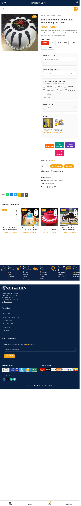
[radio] (45, 43)
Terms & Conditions (9, 324)
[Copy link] (22, 195)
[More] (26, 195)
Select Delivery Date (50, 69)
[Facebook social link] (47, 187)
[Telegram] (15, 194)
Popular (45, 116)
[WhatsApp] (7, 194)
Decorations (50, 146)
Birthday (47, 183)
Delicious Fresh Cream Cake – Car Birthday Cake (49, 229)
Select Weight (46, 39)
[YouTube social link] (55, 187)
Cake (60, 15)
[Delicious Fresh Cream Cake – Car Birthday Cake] (49, 217)
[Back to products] (74, 15)
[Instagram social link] (50, 187)
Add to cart (56, 166)
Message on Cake (49, 55)
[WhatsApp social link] (11, 379)
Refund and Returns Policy (11, 317)
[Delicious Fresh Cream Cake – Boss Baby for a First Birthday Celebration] (30, 217)
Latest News (6, 330)
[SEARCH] (76, 9)
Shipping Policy (7, 320)
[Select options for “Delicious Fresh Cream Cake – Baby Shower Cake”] (16, 214)
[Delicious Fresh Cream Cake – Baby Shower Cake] (10, 217)
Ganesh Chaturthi (70, 145)
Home (43, 15)
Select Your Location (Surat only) (54, 81)
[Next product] (77, 15)
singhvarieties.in (7, 302)
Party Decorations (60, 145)
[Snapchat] (19, 195)
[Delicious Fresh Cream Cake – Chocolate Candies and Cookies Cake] (69, 217)
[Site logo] (40, 3)
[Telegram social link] (14, 379)
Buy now (69, 166)
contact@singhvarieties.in (10, 299)
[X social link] (7, 379)
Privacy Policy (7, 314)
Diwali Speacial (60, 153)
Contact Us (6, 327)
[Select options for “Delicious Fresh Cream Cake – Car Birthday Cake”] (55, 214)
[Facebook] (11, 194)
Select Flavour (48, 104)
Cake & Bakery (51, 15)
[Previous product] (72, 15)
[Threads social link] (52, 187)
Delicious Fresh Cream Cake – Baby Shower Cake (10, 229)
